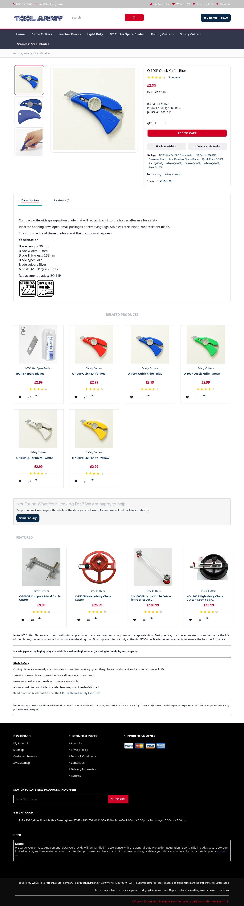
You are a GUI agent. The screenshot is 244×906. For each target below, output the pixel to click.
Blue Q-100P (156, 167)
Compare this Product (209, 146)
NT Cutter (163, 104)
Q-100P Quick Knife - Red (89, 373)
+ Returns (75, 775)
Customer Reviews (25, 756)
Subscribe (118, 799)
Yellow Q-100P (173, 163)
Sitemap (18, 750)
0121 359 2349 (24, 4)
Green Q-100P (193, 163)
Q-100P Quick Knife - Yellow (90, 458)
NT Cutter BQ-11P (206, 155)
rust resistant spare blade (184, 159)
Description (30, 200)
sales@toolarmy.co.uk (50, 4)
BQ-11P (55, 276)
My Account (20, 743)
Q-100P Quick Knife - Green (202, 373)
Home (20, 34)
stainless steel (157, 159)
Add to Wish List (168, 146)
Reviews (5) (62, 200)
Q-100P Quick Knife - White (34, 458)
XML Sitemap (21, 762)
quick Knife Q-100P (213, 159)
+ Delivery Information (83, 769)
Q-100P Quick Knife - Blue (35, 53)
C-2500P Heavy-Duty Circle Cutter (93, 597)
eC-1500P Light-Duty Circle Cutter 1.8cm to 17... (205, 597)
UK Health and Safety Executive (80, 693)
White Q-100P (211, 163)
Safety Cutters (190, 34)
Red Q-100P (155, 163)
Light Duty (95, 34)
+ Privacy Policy (78, 750)
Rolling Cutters (162, 34)
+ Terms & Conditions (82, 756)
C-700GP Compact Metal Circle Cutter (39, 597)
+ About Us (76, 743)
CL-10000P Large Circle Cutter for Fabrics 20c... (151, 597)
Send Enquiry (28, 518)
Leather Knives (70, 34)
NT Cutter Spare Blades (127, 34)
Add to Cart (187, 133)
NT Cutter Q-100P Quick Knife (175, 155)
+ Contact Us (77, 762)
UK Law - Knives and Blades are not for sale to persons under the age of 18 (180, 901)
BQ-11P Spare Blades (30, 373)
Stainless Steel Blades (33, 44)
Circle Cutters (41, 34)
